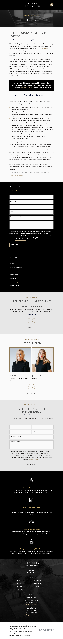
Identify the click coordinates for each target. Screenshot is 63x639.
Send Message (16, 245)
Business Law (38, 580)
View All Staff (31, 393)
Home (18, 580)
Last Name (13, 201)
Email (11, 211)
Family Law (18, 587)
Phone (11, 206)
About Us (18, 583)
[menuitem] (31, 264)
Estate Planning (18, 590)
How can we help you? (15, 222)
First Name (13, 196)
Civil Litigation (38, 583)
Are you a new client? (15, 216)
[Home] (31, 5)
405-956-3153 (31, 572)
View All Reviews (32, 327)
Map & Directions (31, 604)
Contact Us (38, 587)
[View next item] (34, 320)
